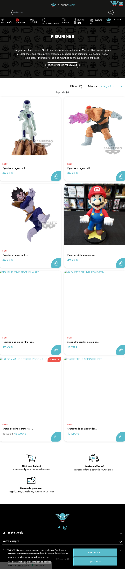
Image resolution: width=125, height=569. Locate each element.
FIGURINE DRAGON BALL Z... (15, 168)
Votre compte (10, 541)
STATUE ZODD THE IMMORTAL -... (18, 428)
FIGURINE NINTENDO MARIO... (81, 255)
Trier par (93, 86)
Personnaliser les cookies (39, 561)
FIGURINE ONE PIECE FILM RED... (18, 342)
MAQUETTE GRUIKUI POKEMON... (83, 342)
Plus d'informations (17, 561)
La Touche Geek (12, 533)
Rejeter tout (95, 552)
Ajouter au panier (56, 176)
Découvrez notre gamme (62, 65)
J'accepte (95, 561)
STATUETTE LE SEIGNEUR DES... (82, 428)
